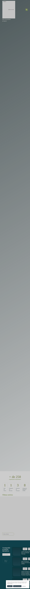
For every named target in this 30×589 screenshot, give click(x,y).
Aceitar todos (10, 586)
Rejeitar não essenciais (17, 586)
